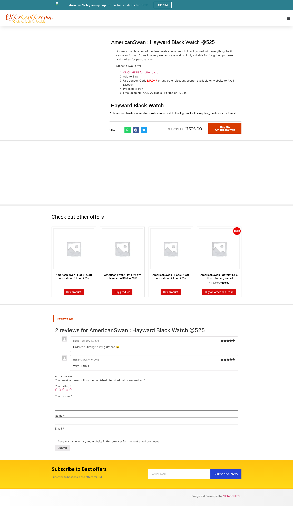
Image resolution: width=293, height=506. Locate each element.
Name (60, 415)
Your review (63, 396)
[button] (163, 5)
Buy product (73, 292)
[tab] (64, 319)
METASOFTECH (232, 496)
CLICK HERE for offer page (140, 72)
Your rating (63, 386)
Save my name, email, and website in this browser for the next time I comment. (109, 441)
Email (59, 428)
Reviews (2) (65, 318)
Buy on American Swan (219, 292)
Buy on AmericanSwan (225, 128)
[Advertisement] (146, 175)
